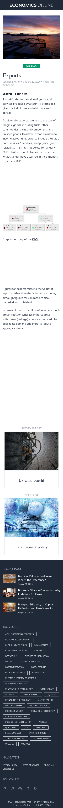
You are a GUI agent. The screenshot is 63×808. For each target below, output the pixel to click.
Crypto (38, 650)
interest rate (47, 689)
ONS (35, 239)
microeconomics (14, 711)
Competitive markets (16, 650)
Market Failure (45, 700)
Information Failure (16, 683)
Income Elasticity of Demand (20, 678)
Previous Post (32, 428)
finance (9, 661)
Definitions (32, 66)
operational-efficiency (43, 711)
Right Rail (41, 727)
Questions (10, 727)
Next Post (31, 495)
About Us (49, 764)
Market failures (13, 705)
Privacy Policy (10, 764)
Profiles (43, 722)
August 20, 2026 (25, 612)
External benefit (31, 480)
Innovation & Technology (19, 689)
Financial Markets (30, 661)
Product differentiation (18, 722)
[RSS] (35, 789)
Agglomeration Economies (19, 634)
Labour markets (31, 694)
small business (13, 733)
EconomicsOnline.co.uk (24, 805)
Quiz (26, 727)
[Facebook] (4, 789)
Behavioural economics (18, 639)
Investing (10, 694)
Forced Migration (14, 667)
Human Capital (40, 672)
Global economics (15, 672)
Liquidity (51, 694)
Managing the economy (18, 700)
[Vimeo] (28, 789)
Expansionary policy (31, 546)
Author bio (8, 84)
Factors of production (37, 656)
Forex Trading (38, 667)
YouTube (25, 744)
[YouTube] (20, 789)
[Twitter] (12, 789)
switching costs (37, 733)
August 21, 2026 (25, 584)
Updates (9, 744)
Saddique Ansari (12, 81)
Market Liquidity (38, 705)
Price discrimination (16, 716)
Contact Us (8, 768)
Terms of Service (30, 764)
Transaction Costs (15, 738)
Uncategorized (41, 738)
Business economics (16, 645)
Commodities (41, 645)
